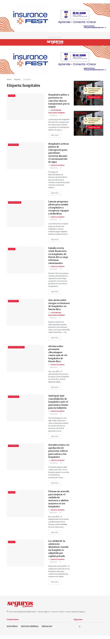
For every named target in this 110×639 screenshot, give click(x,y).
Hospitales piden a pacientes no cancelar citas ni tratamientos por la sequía (58, 100)
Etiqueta (17, 79)
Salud (11, 96)
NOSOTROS (12, 626)
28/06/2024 (53, 367)
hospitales (27, 79)
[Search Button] (102, 42)
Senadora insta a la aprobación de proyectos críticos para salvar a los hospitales (58, 450)
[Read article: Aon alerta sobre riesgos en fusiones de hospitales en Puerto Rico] (25, 312)
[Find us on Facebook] (75, 627)
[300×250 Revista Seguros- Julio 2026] (88, 93)
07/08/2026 (53, 115)
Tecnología (14, 202)
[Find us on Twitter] (79, 626)
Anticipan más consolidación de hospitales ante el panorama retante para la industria (58, 401)
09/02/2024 (53, 414)
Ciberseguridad (16, 347)
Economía (13, 397)
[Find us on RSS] (89, 627)
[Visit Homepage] (55, 42)
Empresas (13, 145)
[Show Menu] (8, 42)
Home (9, 79)
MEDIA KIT (47, 626)
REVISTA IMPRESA (29, 626)
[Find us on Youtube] (84, 627)
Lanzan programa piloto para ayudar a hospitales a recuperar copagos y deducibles (58, 207)
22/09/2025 (53, 269)
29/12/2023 (53, 562)
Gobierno (13, 446)
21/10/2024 (53, 318)
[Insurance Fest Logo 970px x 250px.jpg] (55, 17)
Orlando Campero (78, 612)
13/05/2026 (53, 220)
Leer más (56, 134)
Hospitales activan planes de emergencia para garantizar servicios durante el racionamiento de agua (58, 152)
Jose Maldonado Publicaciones (24, 612)
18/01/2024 (53, 512)
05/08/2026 (53, 168)
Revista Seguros (58, 165)
